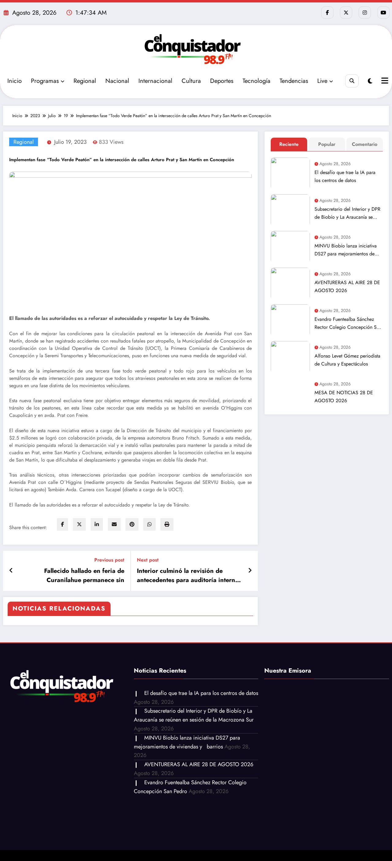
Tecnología (256, 80)
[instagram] (365, 12)
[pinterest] (132, 524)
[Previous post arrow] (11, 571)
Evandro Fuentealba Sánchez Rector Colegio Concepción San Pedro (348, 323)
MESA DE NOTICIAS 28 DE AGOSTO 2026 (344, 396)
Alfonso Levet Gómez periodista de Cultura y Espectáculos (347, 359)
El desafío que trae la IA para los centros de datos (345, 176)
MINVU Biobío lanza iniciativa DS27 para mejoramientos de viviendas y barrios (346, 250)
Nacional (117, 80)
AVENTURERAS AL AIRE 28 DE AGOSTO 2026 (347, 286)
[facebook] (62, 524)
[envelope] (114, 524)
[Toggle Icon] (384, 81)
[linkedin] (97, 524)
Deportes (221, 80)
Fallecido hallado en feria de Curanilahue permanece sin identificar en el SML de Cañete (79, 575)
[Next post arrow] (250, 571)
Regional (85, 80)
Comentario (364, 144)
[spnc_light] (370, 81)
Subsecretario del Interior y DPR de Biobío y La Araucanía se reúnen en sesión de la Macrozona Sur (347, 213)
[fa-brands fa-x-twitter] (346, 12)
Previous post (109, 560)
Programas (45, 80)
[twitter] (79, 524)
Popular (326, 144)
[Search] (351, 80)
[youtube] (383, 12)
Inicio (14, 80)
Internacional (155, 80)
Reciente (289, 144)
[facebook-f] (327, 12)
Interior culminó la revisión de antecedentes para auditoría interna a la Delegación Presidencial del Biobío (188, 575)
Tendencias (294, 80)
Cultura (191, 80)
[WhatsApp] (149, 524)
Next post (148, 560)
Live (322, 80)
